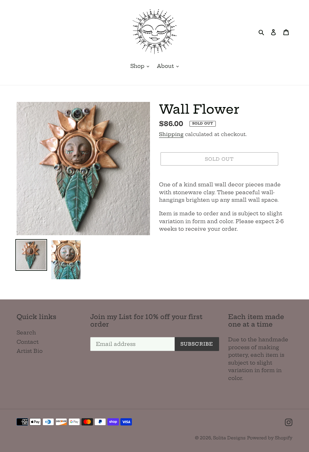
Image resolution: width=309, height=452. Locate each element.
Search (26, 332)
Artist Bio (30, 351)
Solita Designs (229, 438)
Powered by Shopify (269, 438)
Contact (28, 342)
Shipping (171, 134)
